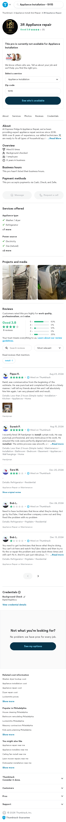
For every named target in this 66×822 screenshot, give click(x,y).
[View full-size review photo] (7, 408)
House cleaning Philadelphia (15, 712)
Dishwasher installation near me (16, 763)
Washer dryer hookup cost (14, 679)
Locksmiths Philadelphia (13, 721)
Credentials (52, 116)
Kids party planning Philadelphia (16, 730)
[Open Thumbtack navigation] (7, 4)
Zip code (9, 85)
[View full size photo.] (19, 282)
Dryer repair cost (10, 692)
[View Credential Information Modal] (19, 592)
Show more (8, 701)
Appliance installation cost (14, 683)
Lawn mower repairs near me (15, 759)
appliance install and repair (28, 13)
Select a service (13, 73)
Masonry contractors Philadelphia (17, 725)
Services (16, 116)
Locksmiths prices (10, 697)
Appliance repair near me (13, 745)
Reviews (39, 116)
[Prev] (27, 576)
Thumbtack (7, 13)
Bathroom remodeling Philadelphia (18, 716)
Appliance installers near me (15, 750)
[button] (10, 27)
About (5, 116)
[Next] (38, 576)
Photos (28, 116)
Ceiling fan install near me (14, 754)
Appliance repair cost (12, 688)
